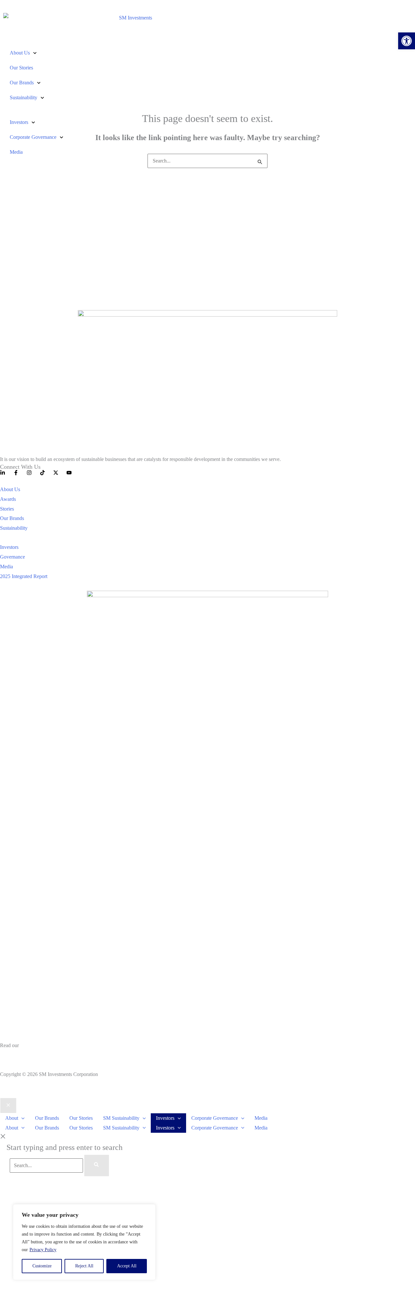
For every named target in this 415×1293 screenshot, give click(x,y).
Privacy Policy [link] (43, 1249)
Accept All (126, 1265)
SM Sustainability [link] (121, 1118)
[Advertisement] (207, 234)
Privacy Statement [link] (18, 1055)
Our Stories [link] (21, 67)
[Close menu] (8, 1105)
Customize (42, 1265)
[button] (21, 1118)
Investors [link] (19, 122)
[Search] (96, 1165)
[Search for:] (207, 160)
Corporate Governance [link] (33, 137)
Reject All (84, 1265)
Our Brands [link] (22, 82)
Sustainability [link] (23, 97)
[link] (406, 40)
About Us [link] (20, 52)
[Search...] (47, 1165)
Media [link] (16, 152)
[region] (84, 1242)
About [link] (11, 1118)
